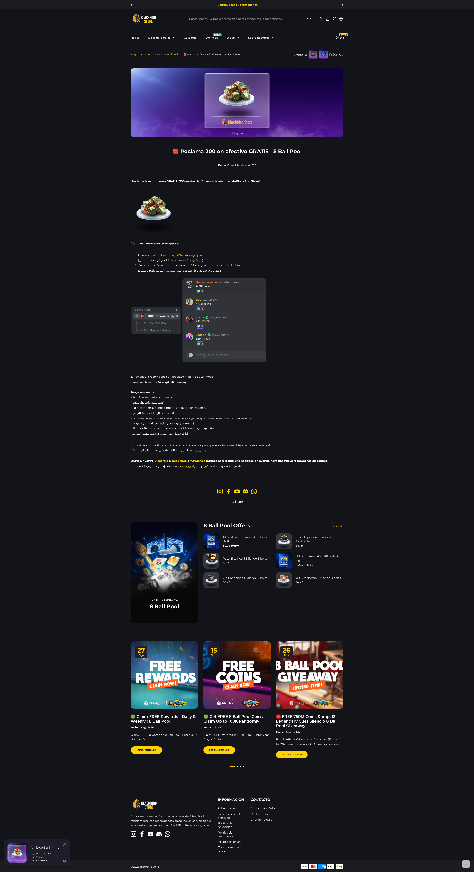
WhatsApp (184, 255)
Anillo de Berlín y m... (45, 847)
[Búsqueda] (309, 18)
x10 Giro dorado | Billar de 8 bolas (318, 578)
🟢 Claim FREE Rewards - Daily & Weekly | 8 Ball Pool (163, 718)
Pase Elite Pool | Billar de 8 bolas (245, 558)
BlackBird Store (149, 866)
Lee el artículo (146, 750)
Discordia (167, 255)
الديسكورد (170, 270)
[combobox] (251, 18)
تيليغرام (196, 466)
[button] (131, 4)
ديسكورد (196, 260)
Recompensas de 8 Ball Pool (161, 54)
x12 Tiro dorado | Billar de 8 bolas (245, 578)
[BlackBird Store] (144, 19)
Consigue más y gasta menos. (238, 4)
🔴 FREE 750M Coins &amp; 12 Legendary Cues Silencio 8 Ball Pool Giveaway (307, 721)
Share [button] (239, 501)
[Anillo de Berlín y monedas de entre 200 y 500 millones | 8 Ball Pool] (17, 853)
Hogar (134, 54)
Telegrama (179, 461)
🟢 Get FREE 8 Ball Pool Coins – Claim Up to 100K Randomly (234, 718)
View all (338, 525)
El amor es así (177, 260)
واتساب (184, 466)
